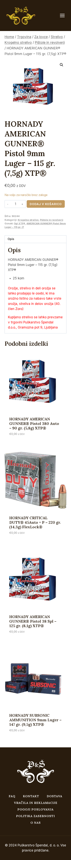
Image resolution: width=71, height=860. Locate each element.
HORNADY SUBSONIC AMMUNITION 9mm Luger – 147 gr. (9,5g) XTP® (35, 720)
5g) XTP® (19, 223)
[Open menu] (64, 15)
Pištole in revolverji (51, 219)
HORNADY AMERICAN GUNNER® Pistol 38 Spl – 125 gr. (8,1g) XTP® (32, 621)
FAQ (12, 796)
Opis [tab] (11, 239)
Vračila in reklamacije (35, 803)
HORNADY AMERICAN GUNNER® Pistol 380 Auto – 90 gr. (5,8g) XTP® (34, 423)
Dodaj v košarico (46, 204)
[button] (61, 64)
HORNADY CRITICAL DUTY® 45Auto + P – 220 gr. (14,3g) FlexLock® (35, 522)
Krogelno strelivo (28, 219)
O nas (35, 822)
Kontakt (31, 796)
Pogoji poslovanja (35, 809)
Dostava (54, 796)
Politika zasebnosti (35, 816)
